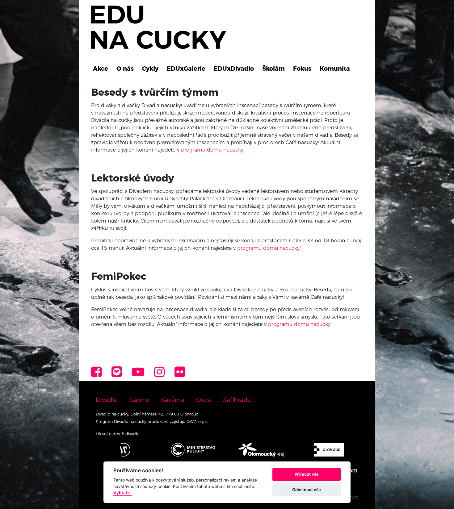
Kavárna (172, 399)
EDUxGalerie (186, 68)
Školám (273, 68)
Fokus (302, 68)
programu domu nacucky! (212, 150)
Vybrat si (122, 492)
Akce (100, 68)
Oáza (203, 399)
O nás (125, 68)
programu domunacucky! (269, 248)
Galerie (139, 399)
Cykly (150, 68)
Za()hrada (237, 399)
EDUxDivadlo (234, 68)
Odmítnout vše (306, 489)
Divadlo (107, 399)
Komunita (335, 68)
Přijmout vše (307, 474)
